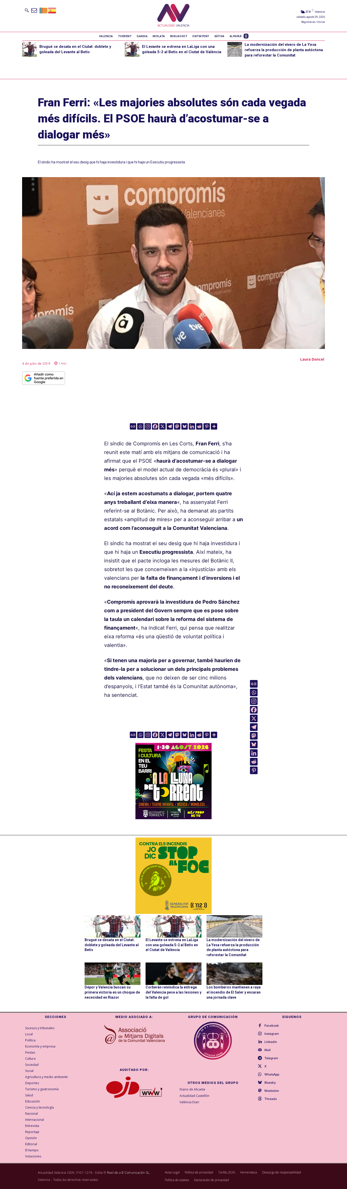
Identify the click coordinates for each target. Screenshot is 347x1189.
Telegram (271, 1058)
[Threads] (260, 1099)
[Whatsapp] (140, 426)
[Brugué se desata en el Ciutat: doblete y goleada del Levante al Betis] (29, 49)
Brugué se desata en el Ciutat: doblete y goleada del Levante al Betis (112, 945)
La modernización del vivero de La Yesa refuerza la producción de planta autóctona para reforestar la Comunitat (284, 50)
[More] (214, 426)
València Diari (189, 1102)
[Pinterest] (206, 426)
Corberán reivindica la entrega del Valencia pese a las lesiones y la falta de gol (173, 992)
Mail (267, 1050)
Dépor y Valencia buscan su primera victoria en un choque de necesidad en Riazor (112, 992)
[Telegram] (170, 426)
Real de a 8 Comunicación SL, (128, 1172)
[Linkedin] (192, 426)
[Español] (52, 10)
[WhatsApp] (260, 1074)
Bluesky (270, 1082)
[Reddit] (199, 426)
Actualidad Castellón (194, 1096)
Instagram (271, 1034)
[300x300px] (173, 817)
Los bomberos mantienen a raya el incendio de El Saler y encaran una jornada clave (234, 992)
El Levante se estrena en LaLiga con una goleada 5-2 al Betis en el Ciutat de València (172, 945)
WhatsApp (271, 1074)
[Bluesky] (184, 426)
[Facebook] (155, 426)
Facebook (271, 1025)
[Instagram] (148, 426)
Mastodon (271, 1091)
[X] (162, 426)
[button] (26, 10)
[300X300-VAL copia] (173, 876)
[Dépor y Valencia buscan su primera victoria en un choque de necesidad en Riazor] (112, 973)
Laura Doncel (312, 359)
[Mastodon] (177, 426)
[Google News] (133, 426)
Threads (270, 1099)
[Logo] (173, 16)
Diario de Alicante (192, 1089)
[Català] (43, 10)
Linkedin (270, 1042)
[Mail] (260, 1050)
